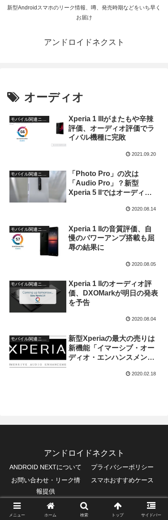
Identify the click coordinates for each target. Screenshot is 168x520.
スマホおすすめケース (122, 480)
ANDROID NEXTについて (45, 467)
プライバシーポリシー (122, 467)
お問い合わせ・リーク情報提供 (45, 485)
